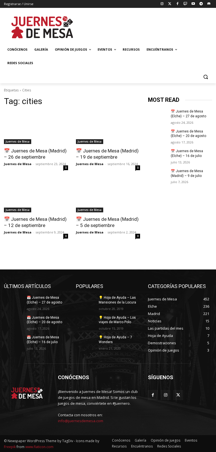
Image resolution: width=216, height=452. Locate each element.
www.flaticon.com (39, 446)
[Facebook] (177, 4)
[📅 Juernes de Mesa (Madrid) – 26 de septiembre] (36, 128)
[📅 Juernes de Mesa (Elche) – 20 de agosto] (157, 136)
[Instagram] (162, 4)
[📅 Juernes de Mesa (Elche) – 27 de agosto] (157, 116)
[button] (205, 76)
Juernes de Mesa (18, 141)
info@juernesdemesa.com (80, 420)
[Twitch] (185, 4)
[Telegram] (201, 4)
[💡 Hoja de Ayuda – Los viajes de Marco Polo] (85, 322)
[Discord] (209, 4)
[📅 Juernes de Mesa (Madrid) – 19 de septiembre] (108, 128)
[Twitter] (169, 4)
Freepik (10, 446)
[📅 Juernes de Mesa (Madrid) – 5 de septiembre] (108, 196)
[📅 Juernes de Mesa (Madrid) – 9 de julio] (157, 175)
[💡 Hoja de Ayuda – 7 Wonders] (85, 341)
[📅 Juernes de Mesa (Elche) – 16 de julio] (157, 155)
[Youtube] (193, 4)
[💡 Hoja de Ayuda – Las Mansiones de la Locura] (85, 302)
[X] (178, 395)
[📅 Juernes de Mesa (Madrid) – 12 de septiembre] (36, 196)
